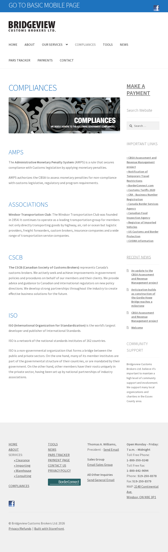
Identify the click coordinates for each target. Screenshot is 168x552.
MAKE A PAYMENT (138, 89)
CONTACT (67, 60)
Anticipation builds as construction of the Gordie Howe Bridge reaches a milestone (143, 298)
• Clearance (22, 460)
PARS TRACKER (19, 60)
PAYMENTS (45, 60)
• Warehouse (22, 470)
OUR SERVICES (52, 44)
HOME (13, 44)
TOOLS (108, 44)
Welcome (137, 327)
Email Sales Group (100, 465)
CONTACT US (57, 465)
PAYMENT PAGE (59, 460)
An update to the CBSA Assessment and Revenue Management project (144, 276)
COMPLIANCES (85, 44)
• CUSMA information (140, 241)
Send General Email (101, 480)
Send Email (111, 449)
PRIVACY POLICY (59, 470)
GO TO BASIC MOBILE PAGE (44, 5)
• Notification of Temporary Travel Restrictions (138, 176)
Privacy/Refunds (20, 528)
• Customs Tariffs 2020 (141, 190)
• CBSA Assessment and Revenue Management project (142, 162)
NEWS (124, 44)
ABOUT (30, 44)
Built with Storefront (49, 528)
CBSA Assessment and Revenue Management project (144, 317)
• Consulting (22, 476)
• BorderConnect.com (140, 185)
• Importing (22, 465)
